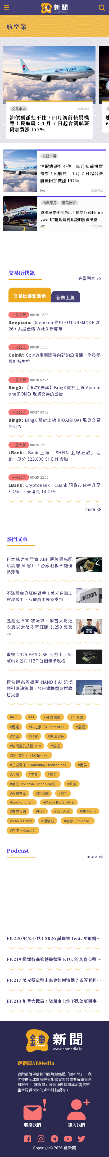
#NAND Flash (21, 821)
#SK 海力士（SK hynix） (29, 755)
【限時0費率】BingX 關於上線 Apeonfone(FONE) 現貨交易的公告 (54, 390)
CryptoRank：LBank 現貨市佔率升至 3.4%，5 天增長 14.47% (54, 488)
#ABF (14, 717)
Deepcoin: (20, 322)
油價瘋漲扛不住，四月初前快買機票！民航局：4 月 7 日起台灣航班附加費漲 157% (49, 123)
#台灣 (14, 775)
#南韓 (82, 765)
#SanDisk (62, 811)
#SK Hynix (88, 811)
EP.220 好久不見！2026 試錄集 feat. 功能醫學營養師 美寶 (55, 938)
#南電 (14, 727)
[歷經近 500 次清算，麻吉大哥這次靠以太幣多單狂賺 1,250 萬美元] (89, 632)
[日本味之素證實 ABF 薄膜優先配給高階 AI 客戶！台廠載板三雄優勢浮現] (89, 571)
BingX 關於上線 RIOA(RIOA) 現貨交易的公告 (54, 423)
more (90, 509)
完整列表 (86, 278)
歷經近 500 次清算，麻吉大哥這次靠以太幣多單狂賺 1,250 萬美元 (40, 626)
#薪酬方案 (18, 794)
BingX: (15, 387)
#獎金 (52, 775)
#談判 (63, 794)
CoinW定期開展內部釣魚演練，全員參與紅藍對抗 (54, 358)
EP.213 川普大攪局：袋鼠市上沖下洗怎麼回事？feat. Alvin (55, 1001)
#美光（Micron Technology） (34, 784)
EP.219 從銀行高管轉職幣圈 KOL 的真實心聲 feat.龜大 (55, 959)
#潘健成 (47, 821)
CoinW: (16, 355)
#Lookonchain (22, 802)
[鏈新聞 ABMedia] (55, 7)
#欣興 (33, 736)
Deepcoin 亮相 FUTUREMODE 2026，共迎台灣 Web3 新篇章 (54, 325)
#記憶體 (42, 794)
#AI (31, 717)
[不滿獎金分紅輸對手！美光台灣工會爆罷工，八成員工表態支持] (89, 601)
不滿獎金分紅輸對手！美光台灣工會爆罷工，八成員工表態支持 (40, 596)
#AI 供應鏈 (52, 717)
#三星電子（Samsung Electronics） (39, 765)
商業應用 (50, 203)
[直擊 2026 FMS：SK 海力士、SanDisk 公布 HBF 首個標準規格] (89, 663)
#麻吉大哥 (18, 812)
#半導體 (76, 717)
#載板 (55, 746)
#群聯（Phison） (78, 821)
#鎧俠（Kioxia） (23, 831)
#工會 (33, 775)
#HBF (40, 811)
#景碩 (14, 736)
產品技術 (69, 203)
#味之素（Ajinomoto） (47, 727)
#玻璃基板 (56, 736)
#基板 (80, 727)
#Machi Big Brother (59, 802)
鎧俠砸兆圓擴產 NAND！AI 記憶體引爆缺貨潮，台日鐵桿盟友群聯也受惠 (40, 688)
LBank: (16, 452)
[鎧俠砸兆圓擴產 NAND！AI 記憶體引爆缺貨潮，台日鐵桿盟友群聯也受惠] (89, 693)
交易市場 (19, 109)
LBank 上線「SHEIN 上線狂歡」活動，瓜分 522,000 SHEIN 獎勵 (54, 455)
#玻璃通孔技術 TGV (25, 746)
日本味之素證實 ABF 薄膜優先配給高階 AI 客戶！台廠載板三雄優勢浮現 (40, 565)
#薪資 (72, 784)
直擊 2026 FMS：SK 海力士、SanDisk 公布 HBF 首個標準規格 (40, 657)
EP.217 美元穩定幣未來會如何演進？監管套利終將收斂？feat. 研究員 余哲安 (55, 980)
